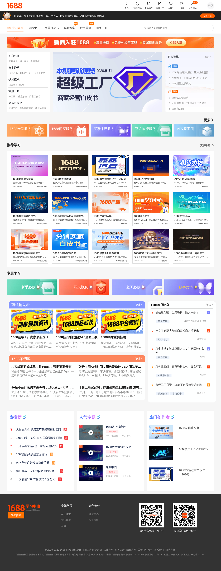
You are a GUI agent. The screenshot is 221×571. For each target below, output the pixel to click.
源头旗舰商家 (26, 108)
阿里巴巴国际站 (36, 554)
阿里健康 (185, 554)
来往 (173, 554)
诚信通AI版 (40, 108)
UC (161, 554)
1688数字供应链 (16, 84)
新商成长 (12, 61)
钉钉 (178, 554)
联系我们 (159, 549)
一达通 (194, 554)
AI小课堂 (24, 61)
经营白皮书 (52, 28)
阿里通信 (149, 554)
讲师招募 (16, 515)
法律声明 (108, 549)
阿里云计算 (131, 554)
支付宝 (167, 554)
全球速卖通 (65, 554)
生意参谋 (22, 96)
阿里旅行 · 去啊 (104, 554)
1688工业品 (39, 73)
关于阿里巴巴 (145, 549)
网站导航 (170, 549)
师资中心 (101, 28)
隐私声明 (131, 549)
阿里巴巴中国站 (52, 554)
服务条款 (120, 549)
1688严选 (13, 73)
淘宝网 (75, 554)
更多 (207, 56)
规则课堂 (69, 28)
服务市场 (94, 520)
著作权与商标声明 (92, 549)
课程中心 (34, 28)
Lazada (201, 554)
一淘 (93, 554)
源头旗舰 (66, 520)
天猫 (81, 554)
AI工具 (11, 96)
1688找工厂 (25, 73)
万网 (157, 554)
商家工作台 (35, 96)
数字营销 (85, 28)
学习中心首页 (15, 28)
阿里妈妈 (116, 554)
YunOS (141, 554)
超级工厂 (12, 108)
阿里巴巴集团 (22, 554)
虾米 (123, 554)
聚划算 (87, 554)
